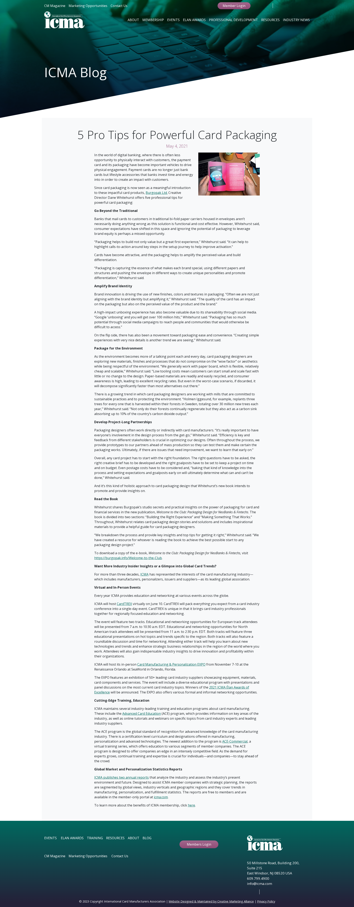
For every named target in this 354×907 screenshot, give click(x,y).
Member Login (234, 5)
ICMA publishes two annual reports (121, 777)
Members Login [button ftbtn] (199, 844)
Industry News (296, 20)
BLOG (147, 838)
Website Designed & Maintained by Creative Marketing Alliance (211, 901)
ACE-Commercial (234, 741)
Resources (270, 20)
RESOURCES (115, 838)
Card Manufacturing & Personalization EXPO (171, 664)
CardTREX (124, 604)
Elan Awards (194, 20)
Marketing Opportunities (88, 5)
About (133, 20)
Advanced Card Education (141, 713)
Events (173, 20)
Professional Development (233, 20)
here (191, 805)
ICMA (144, 574)
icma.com (161, 797)
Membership (153, 20)
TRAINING (95, 838)
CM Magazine (54, 5)
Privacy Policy (266, 901)
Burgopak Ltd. (157, 192)
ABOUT (133, 838)
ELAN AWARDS (72, 838)
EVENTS (50, 838)
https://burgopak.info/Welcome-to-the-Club (128, 558)
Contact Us (119, 5)
